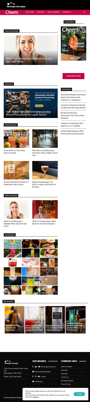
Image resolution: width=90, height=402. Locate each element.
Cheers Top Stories (11, 31)
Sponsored (9, 84)
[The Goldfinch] (31, 280)
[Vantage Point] (31, 253)
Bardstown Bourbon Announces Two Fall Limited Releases (72, 115)
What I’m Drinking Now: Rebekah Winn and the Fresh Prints (15, 223)
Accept (79, 394)
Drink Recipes (9, 235)
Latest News (66, 89)
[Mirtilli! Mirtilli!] (49, 243)
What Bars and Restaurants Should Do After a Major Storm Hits (45, 152)
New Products (8, 301)
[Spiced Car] (49, 290)
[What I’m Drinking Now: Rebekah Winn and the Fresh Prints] (31, 50)
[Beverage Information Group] (18, 5)
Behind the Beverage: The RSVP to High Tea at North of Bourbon (44, 184)
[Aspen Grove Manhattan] (49, 271)
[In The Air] (12, 271)
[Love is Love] (12, 280)
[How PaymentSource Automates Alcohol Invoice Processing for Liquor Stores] (31, 103)
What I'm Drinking (11, 196)
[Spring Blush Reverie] (49, 280)
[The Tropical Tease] (49, 253)
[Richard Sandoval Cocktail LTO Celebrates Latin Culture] (16, 170)
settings (35, 397)
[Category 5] (12, 253)
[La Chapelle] (31, 243)
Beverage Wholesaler (42, 372)
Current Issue (69, 22)
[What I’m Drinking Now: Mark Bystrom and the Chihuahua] (45, 209)
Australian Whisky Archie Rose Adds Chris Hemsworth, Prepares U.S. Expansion (73, 97)
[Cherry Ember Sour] (12, 262)
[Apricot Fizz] (49, 262)
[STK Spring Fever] (12, 290)
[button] (84, 12)
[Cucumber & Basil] (12, 243)
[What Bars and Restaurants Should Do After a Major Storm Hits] (45, 138)
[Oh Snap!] (31, 290)
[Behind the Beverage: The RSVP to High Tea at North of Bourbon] (45, 170)
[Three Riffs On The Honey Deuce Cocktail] (16, 138)
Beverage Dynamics (48, 367)
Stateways (39, 381)
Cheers (43, 376)
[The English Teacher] (31, 262)
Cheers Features (10, 125)
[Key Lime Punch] (31, 271)
